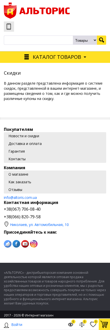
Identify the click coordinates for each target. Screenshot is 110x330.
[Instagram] (34, 244)
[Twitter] (8, 244)
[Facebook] (16, 244)
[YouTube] (25, 244)
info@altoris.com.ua (20, 197)
